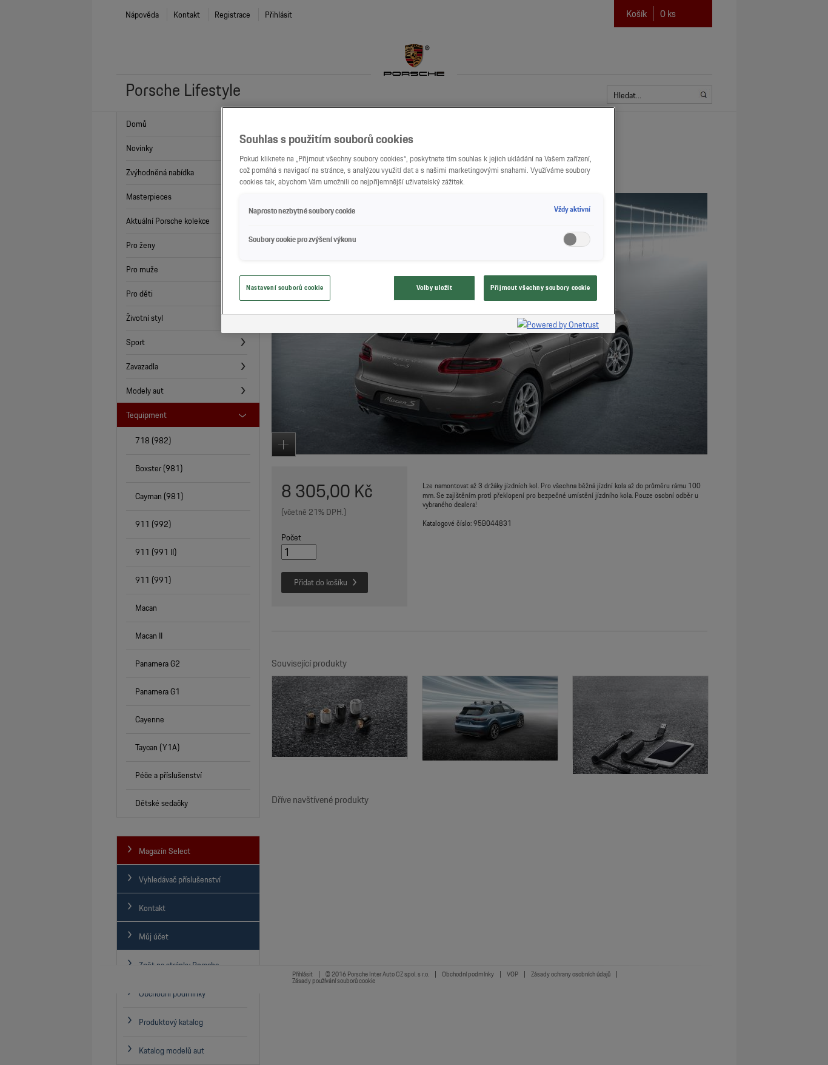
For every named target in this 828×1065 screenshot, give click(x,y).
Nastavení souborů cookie (285, 287)
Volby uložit (434, 287)
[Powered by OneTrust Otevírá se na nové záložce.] (563, 325)
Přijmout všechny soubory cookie (540, 287)
